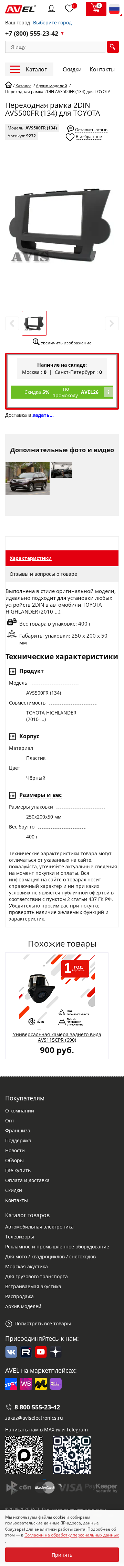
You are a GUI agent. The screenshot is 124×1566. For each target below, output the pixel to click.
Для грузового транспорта (36, 1276)
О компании (19, 1110)
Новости (15, 1150)
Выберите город (52, 22)
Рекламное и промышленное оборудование (57, 1246)
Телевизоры (19, 1236)
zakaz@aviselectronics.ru (34, 1418)
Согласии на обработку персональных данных (71, 1535)
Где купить (18, 1170)
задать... (43, 415)
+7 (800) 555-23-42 (31, 33)
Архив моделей (23, 1306)
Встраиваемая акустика (33, 1286)
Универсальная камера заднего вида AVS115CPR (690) (57, 1037)
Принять (62, 1555)
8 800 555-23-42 (37, 1407)
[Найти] (113, 47)
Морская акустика (26, 1266)
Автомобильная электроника (39, 1226)
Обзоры (14, 1160)
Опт (9, 1120)
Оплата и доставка (27, 1180)
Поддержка (18, 1140)
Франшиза (17, 1130)
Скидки (72, 69)
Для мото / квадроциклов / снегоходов (50, 1256)
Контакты (102, 69)
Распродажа (19, 1296)
